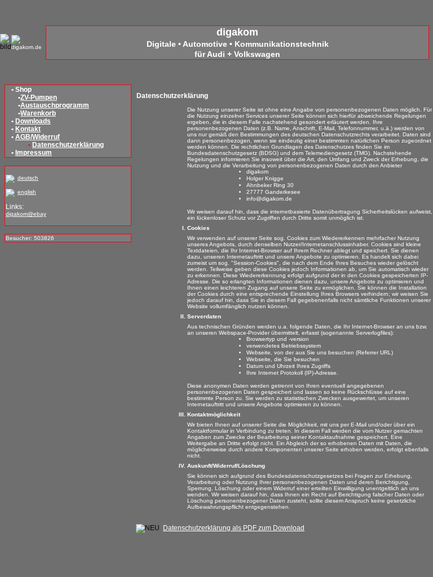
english (26, 192)
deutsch (27, 178)
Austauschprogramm (54, 105)
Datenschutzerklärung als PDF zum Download (233, 528)
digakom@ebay (26, 214)
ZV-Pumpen (38, 97)
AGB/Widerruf (37, 137)
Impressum (33, 153)
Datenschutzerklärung (68, 145)
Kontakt (28, 129)
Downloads (33, 121)
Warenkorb (38, 113)
